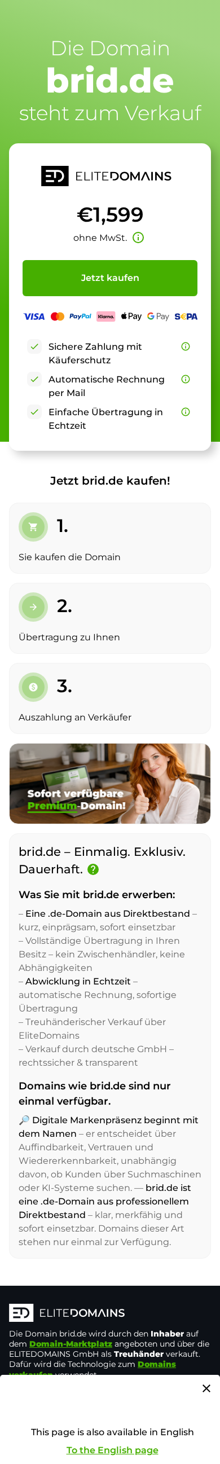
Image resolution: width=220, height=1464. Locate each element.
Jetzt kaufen (110, 277)
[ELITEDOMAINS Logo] (110, 1314)
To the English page (113, 1450)
